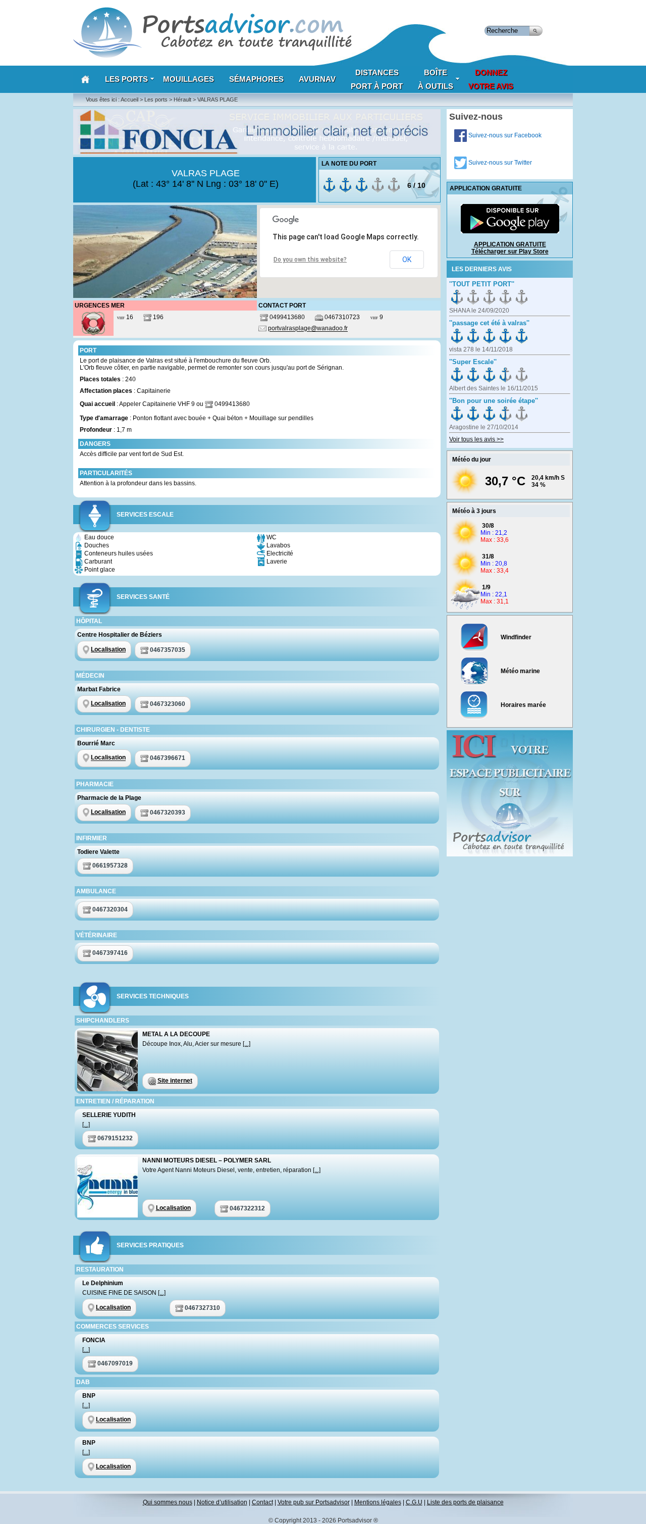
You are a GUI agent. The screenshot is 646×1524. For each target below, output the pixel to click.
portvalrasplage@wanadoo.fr (308, 328)
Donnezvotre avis (490, 79)
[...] (246, 1043)
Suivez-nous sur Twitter (499, 162)
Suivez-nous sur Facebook (504, 135)
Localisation (108, 649)
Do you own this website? (310, 259)
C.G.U (414, 1502)
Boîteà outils (435, 79)
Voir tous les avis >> (476, 439)
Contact (262, 1502)
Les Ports (126, 79)
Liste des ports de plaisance (465, 1502)
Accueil (129, 99)
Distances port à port (377, 79)
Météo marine (519, 671)
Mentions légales (377, 1502)
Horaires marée (522, 704)
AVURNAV (317, 79)
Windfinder (515, 637)
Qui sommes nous (167, 1502)
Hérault (182, 99)
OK (406, 260)
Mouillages (188, 79)
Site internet (174, 1080)
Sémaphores (256, 79)
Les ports (156, 99)
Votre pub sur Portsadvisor (314, 1502)
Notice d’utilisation (222, 1502)
